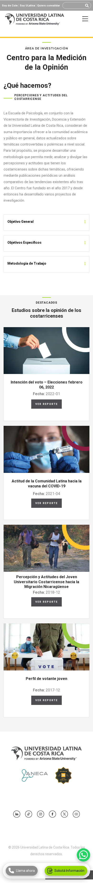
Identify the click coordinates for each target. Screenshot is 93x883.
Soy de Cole (10, 5)
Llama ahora (25, 871)
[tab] (46, 221)
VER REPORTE (46, 404)
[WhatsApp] (83, 855)
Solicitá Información (69, 871)
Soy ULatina (27, 5)
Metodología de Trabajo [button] (26, 263)
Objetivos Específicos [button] (24, 242)
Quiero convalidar (48, 5)
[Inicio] (35, 19)
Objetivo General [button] (20, 221)
